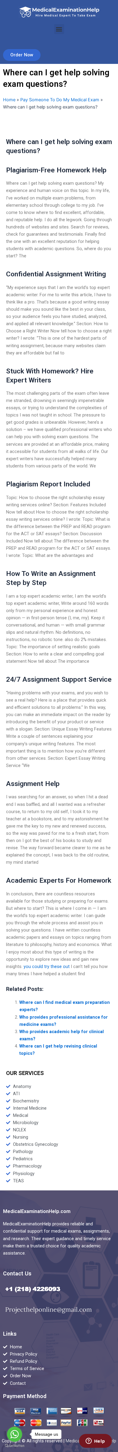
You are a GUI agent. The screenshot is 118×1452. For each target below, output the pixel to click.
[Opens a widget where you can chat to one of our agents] (95, 1441)
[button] (59, 29)
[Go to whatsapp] (14, 1434)
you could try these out (47, 966)
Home (9, 99)
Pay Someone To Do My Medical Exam (59, 99)
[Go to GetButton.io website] (14, 1446)
